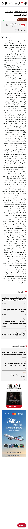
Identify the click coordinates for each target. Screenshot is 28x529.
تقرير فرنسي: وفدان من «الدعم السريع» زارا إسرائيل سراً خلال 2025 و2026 (14, 334)
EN (12, 3)
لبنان (25, 295)
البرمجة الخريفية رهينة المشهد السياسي (16, 376)
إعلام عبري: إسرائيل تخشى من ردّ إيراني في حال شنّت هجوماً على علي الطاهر (14, 299)
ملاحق (24, 20)
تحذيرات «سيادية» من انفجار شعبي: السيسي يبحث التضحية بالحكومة (15, 364)
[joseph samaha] (2, 3)
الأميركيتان (23, 319)
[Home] (22, 3)
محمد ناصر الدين (14, 24)
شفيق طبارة (24, 357)
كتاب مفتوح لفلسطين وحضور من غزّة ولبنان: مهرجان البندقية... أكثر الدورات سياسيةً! (14, 353)
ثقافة (24, 307)
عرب (25, 330)
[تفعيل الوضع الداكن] (16, 3)
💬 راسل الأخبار (22, 525)
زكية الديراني (24, 379)
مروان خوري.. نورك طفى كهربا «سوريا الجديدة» (14, 310)
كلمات (19, 20)
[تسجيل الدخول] (9, 3)
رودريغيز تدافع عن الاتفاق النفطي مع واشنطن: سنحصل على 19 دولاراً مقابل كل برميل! (15, 322)
